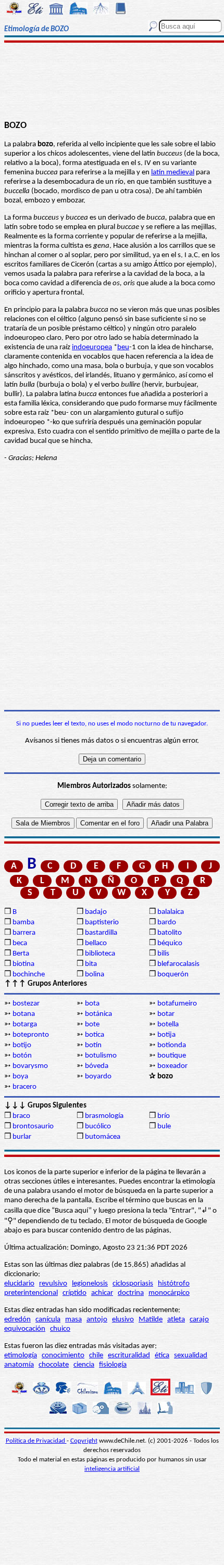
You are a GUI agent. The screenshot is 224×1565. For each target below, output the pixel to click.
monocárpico (169, 1293)
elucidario (19, 1284)
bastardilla (101, 933)
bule (164, 1126)
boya (20, 1076)
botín (93, 1045)
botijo (22, 1045)
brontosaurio (33, 1126)
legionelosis (90, 1284)
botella (168, 1024)
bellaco (96, 943)
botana (24, 1014)
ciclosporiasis (133, 1284)
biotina (23, 964)
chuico (60, 1329)
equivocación (24, 1329)
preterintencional (31, 1293)
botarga (25, 1024)
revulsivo (53, 1284)
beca (20, 943)
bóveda (96, 1066)
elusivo (123, 1320)
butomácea (102, 1137)
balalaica (170, 912)
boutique (171, 1056)
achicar (102, 1293)
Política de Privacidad (36, 1440)
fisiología (113, 1365)
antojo (96, 1320)
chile (96, 1355)
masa (73, 1320)
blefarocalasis (178, 964)
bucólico (98, 1126)
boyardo (98, 1076)
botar (166, 1014)
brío (163, 1116)
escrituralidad (129, 1355)
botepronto (31, 1035)
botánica (98, 1014)
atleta (176, 1320)
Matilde (151, 1320)
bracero (24, 1087)
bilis (163, 954)
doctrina (131, 1293)
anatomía (19, 1365)
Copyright (83, 1440)
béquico (169, 943)
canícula (47, 1320)
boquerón (173, 974)
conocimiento (63, 1355)
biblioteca (100, 954)
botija (166, 1035)
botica (94, 1035)
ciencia (83, 1365)
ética (162, 1355)
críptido (74, 1293)
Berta (21, 954)
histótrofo (174, 1284)
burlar (22, 1137)
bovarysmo (30, 1066)
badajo (96, 912)
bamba (23, 922)
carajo (199, 1320)
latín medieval (172, 172)
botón (22, 1056)
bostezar (26, 1004)
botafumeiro (177, 1004)
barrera (24, 933)
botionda (171, 1045)
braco (21, 1116)
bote (92, 1024)
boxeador (172, 1066)
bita (91, 964)
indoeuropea (92, 347)
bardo (166, 922)
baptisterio (102, 922)
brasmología (104, 1116)
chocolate (54, 1365)
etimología (20, 1355)
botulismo (101, 1056)
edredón (17, 1320)
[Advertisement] (111, 82)
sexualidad (190, 1355)
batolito (169, 933)
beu (123, 347)
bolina (94, 974)
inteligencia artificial (112, 1469)
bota (92, 1004)
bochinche (29, 974)
